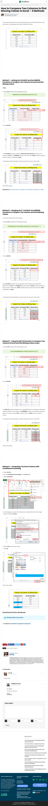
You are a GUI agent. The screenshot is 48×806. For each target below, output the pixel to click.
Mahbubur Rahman (14, 14)
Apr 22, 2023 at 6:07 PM (12, 674)
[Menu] (1, 1)
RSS (46, 780)
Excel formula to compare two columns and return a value (27, 189)
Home (2, 5)
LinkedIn (43, 780)
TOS (45, 790)
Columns (13, 624)
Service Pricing (20, 783)
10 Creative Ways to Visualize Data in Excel (34, 743)
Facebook (37, 780)
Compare (20, 624)
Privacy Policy (40, 790)
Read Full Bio (30, 663)
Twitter (40, 780)
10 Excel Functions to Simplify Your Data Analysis (36, 752)
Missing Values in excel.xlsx (15, 617)
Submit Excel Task (22, 786)
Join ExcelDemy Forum (40, 785)
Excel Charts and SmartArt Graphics (22, 795)
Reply (43, 673)
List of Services (20, 781)
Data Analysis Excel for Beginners (24, 797)
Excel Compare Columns (12, 648)
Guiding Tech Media (25, 802)
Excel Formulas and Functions (23, 793)
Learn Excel (27, 624)
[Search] (46, 1)
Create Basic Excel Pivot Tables (23, 792)
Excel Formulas (7, 5)
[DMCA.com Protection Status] (36, 792)
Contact (34, 790)
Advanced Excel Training (22, 796)
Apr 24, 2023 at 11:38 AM (15, 685)
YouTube (34, 780)
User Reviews (19, 780)
